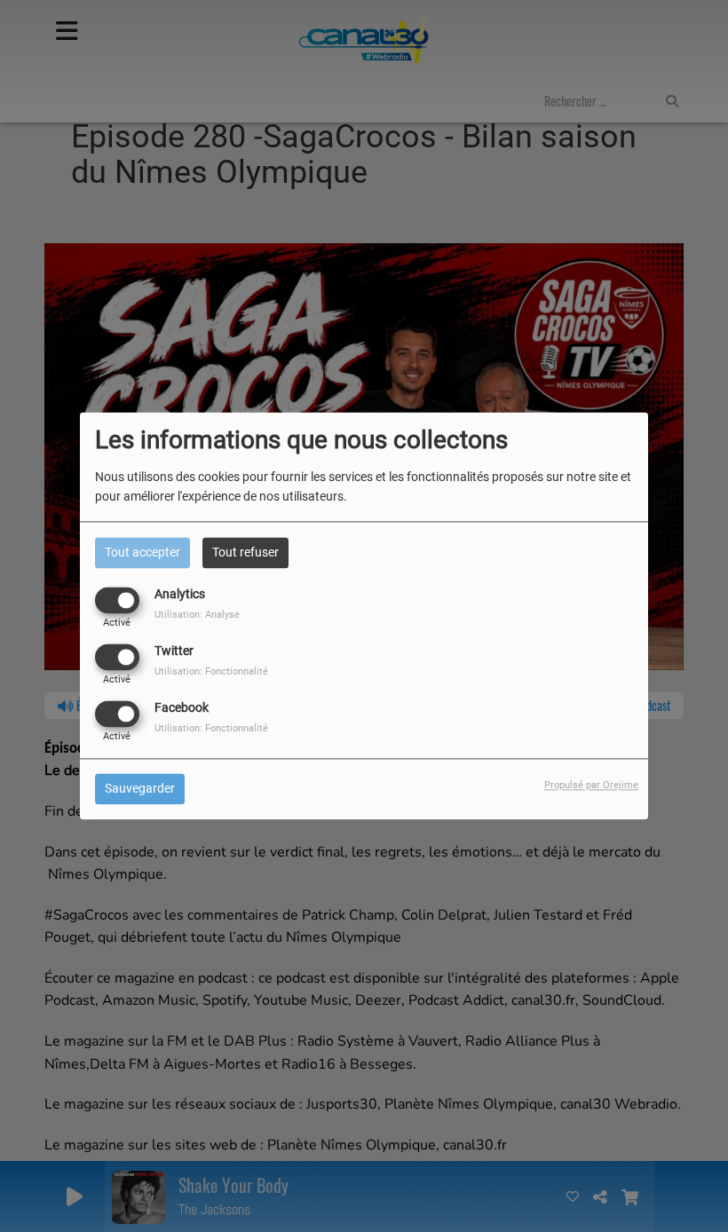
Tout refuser (245, 552)
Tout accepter (142, 552)
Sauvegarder (140, 789)
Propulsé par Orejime (591, 786)
